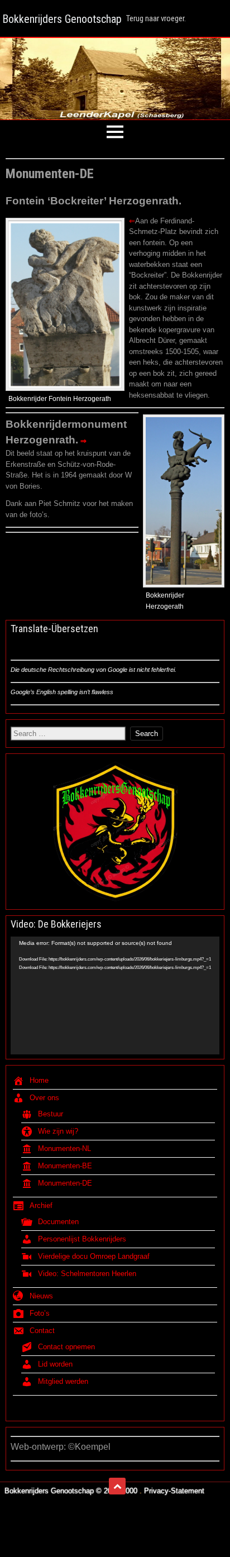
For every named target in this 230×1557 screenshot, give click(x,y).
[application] (115, 995)
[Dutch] (55, 646)
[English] (37, 646)
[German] (19, 646)
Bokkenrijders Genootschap (62, 19)
